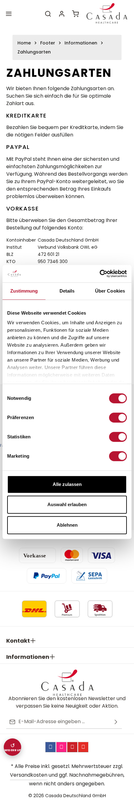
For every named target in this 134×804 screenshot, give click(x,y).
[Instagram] (61, 747)
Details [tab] (67, 290)
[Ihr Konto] (61, 13)
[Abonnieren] (116, 722)
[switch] (118, 418)
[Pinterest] (72, 747)
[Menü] (8, 13)
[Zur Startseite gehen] (106, 13)
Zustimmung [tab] (24, 290)
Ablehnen (67, 525)
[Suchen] (48, 13)
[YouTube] (83, 747)
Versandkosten (28, 775)
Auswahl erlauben (67, 504)
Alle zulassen (67, 484)
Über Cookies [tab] (110, 290)
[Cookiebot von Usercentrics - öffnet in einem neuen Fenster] (99, 274)
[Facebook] (50, 747)
